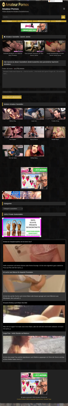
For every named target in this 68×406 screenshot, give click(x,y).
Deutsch (52, 1)
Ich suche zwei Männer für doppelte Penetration (18, 248)
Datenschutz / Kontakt (42, 399)
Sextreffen (58, 21)
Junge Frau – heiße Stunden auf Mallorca (16, 309)
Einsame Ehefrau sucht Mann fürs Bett (15, 278)
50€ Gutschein (41, 21)
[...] (21, 243)
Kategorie (9, 21)
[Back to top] (62, 400)
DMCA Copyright (31, 399)
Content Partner (21, 399)
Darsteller (24, 21)
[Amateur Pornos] (34, 4)
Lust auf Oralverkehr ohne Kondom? (14, 339)
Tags (50, 399)
